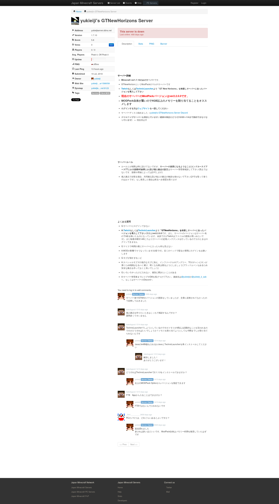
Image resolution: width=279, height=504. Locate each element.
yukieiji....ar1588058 (100, 83)
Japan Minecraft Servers (87, 3)
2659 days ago (146, 414)
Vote (111, 45)
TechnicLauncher (144, 88)
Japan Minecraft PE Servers (83, 491)
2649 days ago (160, 425)
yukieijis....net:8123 (100, 88)
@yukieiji (185, 276)
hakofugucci (131, 309)
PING (151, 43)
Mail (168, 491)
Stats (140, 43)
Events (128, 2)
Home (120, 487)
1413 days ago (142, 369)
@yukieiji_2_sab (199, 276)
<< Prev (123, 444)
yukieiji (97, 78)
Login (203, 2)
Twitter (169, 487)
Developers (122, 500)
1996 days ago (151, 294)
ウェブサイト (144, 108)
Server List (115, 2)
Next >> (133, 444)
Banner (163, 43)
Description (126, 43)
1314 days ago (142, 324)
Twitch (124, 88)
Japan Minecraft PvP (80, 496)
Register (194, 2)
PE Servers (151, 2)
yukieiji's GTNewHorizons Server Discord (169, 112)
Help (139, 2)
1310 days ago (142, 309)
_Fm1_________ (133, 414)
